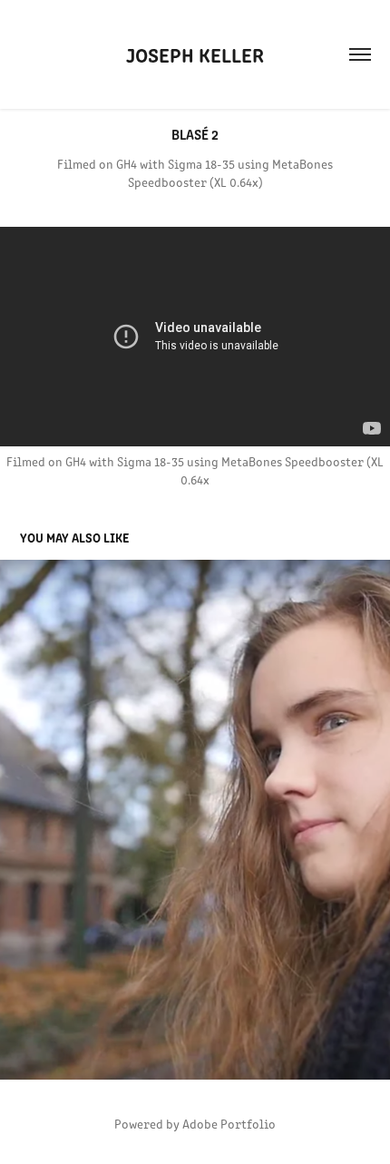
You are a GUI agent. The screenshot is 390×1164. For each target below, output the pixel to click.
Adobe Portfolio (229, 1123)
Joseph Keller (195, 54)
